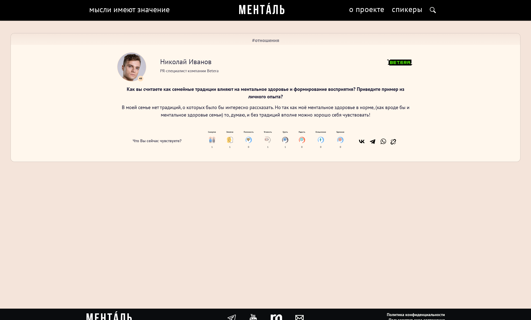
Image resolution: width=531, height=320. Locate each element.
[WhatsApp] (383, 141)
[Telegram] (373, 141)
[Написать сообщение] (299, 318)
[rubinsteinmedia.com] (276, 318)
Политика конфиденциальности (416, 314)
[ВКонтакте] (362, 141)
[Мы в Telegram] (232, 318)
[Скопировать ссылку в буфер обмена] (393, 141)
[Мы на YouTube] (253, 318)
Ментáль (262, 10)
